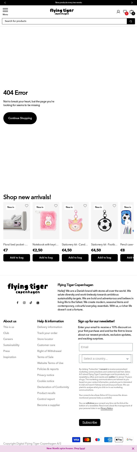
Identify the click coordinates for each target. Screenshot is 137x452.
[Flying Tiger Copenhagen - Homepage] (62, 12)
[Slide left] (9, 222)
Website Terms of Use (50, 363)
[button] (5, 11)
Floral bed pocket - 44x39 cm (14, 244)
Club (6, 333)
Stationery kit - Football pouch (104, 244)
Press (6, 351)
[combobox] (106, 359)
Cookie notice (45, 381)
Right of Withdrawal (49, 351)
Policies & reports (48, 369)
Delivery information (49, 327)
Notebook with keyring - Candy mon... (46, 244)
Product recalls (46, 393)
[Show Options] (127, 358)
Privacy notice (45, 375)
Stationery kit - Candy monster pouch (74, 244)
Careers (8, 339)
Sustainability (11, 345)
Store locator (45, 339)
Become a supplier (48, 405)
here (82, 448)
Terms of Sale (45, 357)
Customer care (46, 345)
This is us (8, 327)
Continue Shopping (20, 118)
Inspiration (9, 357)
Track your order (47, 333)
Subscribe (89, 422)
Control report (46, 399)
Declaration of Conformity (53, 387)
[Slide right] (127, 222)
